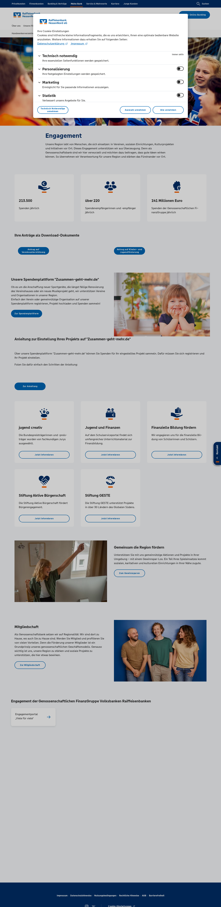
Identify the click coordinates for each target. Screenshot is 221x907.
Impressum (77, 43)
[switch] (180, 69)
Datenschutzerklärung (51, 43)
